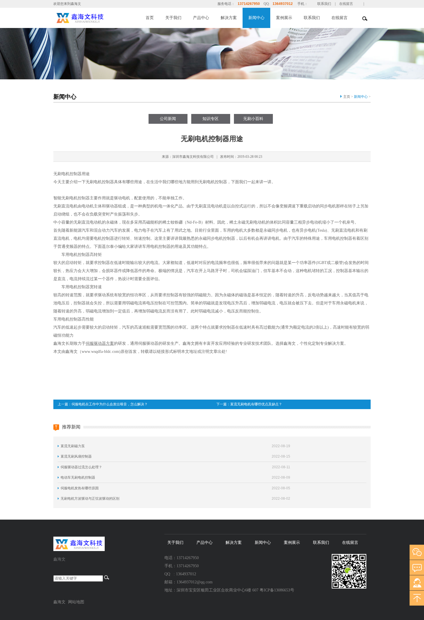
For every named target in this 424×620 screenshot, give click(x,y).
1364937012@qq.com (195, 582)
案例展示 (284, 18)
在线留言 (346, 4)
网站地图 (76, 602)
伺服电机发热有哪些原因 (80, 488)
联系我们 (324, 4)
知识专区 (210, 119)
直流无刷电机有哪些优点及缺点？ (256, 404)
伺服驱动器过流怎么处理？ (81, 467)
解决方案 (229, 18)
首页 (150, 18)
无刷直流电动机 (88, 222)
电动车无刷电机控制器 (78, 477)
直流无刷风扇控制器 (76, 456)
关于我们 (173, 18)
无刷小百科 (253, 119)
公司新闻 (168, 119)
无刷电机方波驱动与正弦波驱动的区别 (90, 499)
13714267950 (249, 4)
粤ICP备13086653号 (277, 590)
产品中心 (201, 18)
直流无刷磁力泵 (73, 446)
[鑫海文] (93, 17)
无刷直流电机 (65, 206)
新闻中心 (256, 18)
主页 (346, 97)
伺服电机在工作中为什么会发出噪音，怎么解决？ (110, 404)
